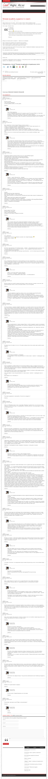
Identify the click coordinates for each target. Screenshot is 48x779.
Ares (10, 108)
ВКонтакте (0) (10, 92)
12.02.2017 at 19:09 (12, 290)
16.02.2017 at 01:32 (9, 393)
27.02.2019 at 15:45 (9, 661)
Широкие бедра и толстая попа (29, 749)
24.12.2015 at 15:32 (9, 122)
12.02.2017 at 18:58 (9, 280)
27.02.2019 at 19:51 (12, 708)
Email (4, 722)
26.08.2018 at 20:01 (12, 648)
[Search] (44, 6)
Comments (42, 747)
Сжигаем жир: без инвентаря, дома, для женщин (33, 764)
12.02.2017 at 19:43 (9, 304)
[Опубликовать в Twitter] (4, 67)
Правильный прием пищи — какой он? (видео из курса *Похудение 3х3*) (9, 78)
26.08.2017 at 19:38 (9, 559)
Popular (28, 747)
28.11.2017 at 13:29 (9, 602)
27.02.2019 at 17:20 (12, 690)
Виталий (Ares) (12, 647)
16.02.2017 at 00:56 (12, 381)
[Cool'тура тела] (14, 6)
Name (4, 719)
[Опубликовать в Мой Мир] (14, 67)
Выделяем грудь (27, 769)
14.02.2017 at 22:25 (9, 342)
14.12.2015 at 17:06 (12, 109)
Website (4, 726)
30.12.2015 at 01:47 (12, 219)
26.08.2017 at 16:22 (9, 535)
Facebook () (16, 92)
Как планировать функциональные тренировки (18, 0)
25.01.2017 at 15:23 (9, 245)
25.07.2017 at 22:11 (12, 521)
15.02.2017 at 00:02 (12, 352)
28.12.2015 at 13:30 (12, 174)
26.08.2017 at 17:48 (12, 545)
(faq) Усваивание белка (36, 77)
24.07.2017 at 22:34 (12, 492)
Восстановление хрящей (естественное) (31, 755)
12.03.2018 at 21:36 (9, 614)
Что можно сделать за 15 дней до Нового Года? (36, 72)
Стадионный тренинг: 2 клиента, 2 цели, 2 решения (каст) (24, 78)
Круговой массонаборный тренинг (11, 71)
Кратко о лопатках (27, 758)
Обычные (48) (21, 92)
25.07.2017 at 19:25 (9, 509)
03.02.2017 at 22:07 (9, 258)
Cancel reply (19, 715)
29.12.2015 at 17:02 (9, 189)
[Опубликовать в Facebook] (8, 67)
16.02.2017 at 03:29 (9, 402)
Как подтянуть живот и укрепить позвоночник (32, 752)
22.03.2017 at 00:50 (9, 437)
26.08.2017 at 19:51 (12, 568)
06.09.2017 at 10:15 (9, 578)
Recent (35, 747)
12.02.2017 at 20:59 (12, 321)
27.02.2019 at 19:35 (9, 699)
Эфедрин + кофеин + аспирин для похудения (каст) (33, 761)
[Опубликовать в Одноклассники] (17, 67)
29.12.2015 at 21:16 (9, 207)
